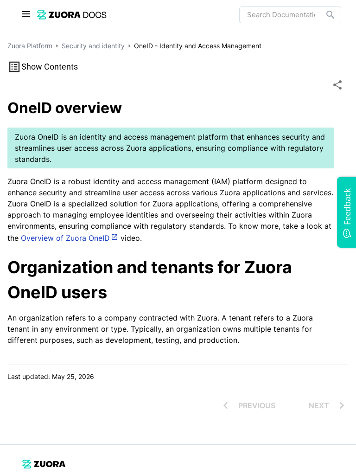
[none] (337, 85)
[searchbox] (324, 14)
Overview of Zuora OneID (65, 238)
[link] (72, 14)
